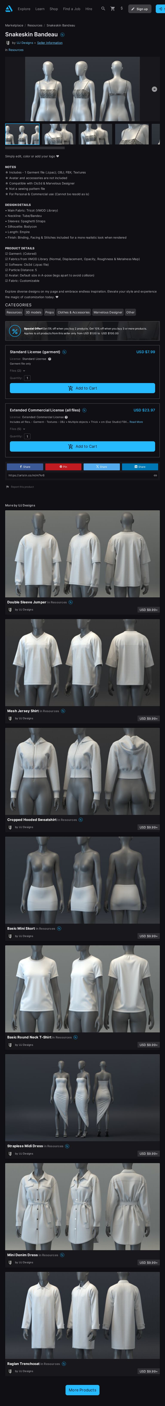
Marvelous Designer (108, 312)
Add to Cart (86, 388)
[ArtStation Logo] (9, 8)
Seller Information (50, 42)
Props (49, 312)
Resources (16, 50)
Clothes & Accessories (74, 312)
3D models (33, 312)
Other (130, 312)
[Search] (103, 8)
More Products (82, 1390)
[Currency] (122, 8)
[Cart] (112, 8)
